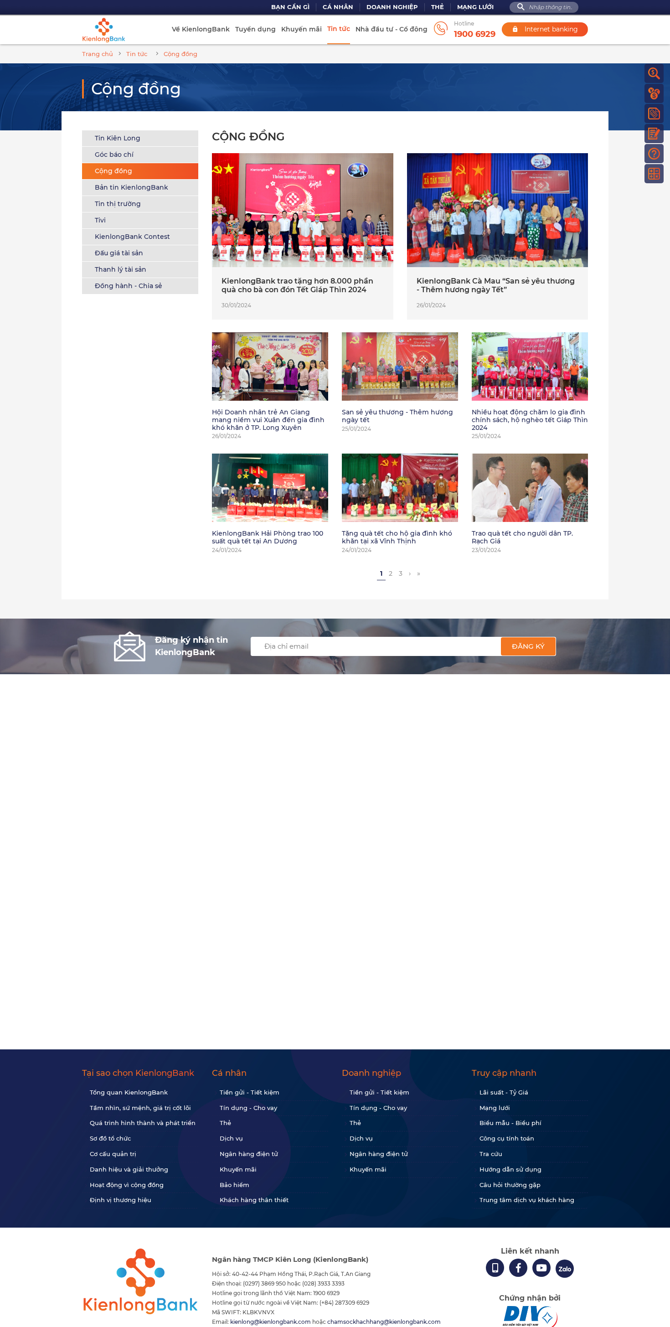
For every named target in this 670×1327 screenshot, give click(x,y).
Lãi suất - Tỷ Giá (503, 1092)
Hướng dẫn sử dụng (510, 1169)
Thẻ (437, 7)
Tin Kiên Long (117, 138)
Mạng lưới (475, 7)
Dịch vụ (231, 1138)
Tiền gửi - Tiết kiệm (249, 1092)
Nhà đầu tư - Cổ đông (392, 29)
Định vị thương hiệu (120, 1199)
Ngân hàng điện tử (249, 1153)
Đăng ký (528, 646)
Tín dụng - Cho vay (248, 1107)
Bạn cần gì (290, 7)
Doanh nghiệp (392, 7)
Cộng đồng (113, 171)
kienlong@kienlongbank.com (271, 1321)
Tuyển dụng (255, 29)
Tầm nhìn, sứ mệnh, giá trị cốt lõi (140, 1107)
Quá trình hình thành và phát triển (143, 1122)
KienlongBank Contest (132, 236)
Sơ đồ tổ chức (110, 1138)
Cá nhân (338, 7)
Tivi (100, 220)
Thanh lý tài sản (120, 269)
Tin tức (338, 29)
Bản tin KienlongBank (131, 187)
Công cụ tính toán (506, 1138)
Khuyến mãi (301, 29)
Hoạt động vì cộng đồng (127, 1184)
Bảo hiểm (234, 1184)
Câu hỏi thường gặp (510, 1184)
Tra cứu (490, 1153)
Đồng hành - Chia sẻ (128, 286)
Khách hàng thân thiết (254, 1199)
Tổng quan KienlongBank (129, 1092)
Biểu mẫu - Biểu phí (510, 1122)
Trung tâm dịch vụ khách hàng (526, 1199)
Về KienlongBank (201, 29)
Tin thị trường (118, 204)
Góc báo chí (114, 154)
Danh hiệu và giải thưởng (129, 1169)
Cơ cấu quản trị (113, 1153)
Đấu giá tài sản (119, 253)
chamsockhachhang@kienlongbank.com (384, 1321)
